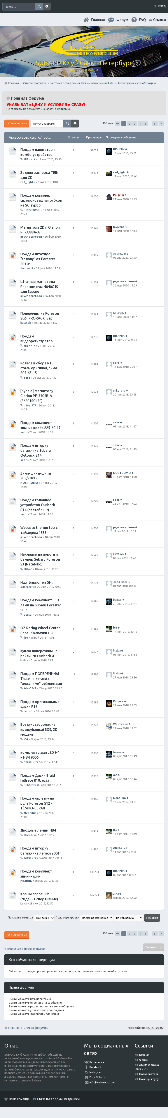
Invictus (118, 226)
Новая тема (19, 123)
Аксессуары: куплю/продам (32, 137)
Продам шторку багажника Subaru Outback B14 (35, 450)
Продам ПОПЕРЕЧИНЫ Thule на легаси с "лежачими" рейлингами (41, 678)
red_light (26, 182)
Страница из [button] (117, 123)
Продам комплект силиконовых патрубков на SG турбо (41, 200)
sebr (23, 432)
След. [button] (161, 123)
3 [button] (135, 123)
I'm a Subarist (98, 1077)
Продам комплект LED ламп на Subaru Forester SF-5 (40, 605)
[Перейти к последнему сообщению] (126, 149)
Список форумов (36, 1028)
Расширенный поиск (47, 7)
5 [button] (146, 123)
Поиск (39, 7)
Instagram (95, 1072)
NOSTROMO (29, 482)
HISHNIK (29, 159)
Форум (143, 1059)
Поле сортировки (68, 917)
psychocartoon (31, 236)
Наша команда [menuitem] (19, 1099)
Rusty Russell (32, 209)
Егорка (118, 701)
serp (27, 377)
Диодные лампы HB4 (38, 830)
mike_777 (30, 405)
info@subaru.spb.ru (102, 1082)
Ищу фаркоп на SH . (36, 582)
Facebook (95, 1067)
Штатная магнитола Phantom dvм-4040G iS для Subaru (39, 286)
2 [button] (129, 123)
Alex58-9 (30, 688)
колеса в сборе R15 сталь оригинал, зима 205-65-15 (38, 368)
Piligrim (118, 194)
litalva (24, 660)
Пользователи (149, 1074)
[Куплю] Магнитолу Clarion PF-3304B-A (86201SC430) (36, 396)
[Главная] (84, 53)
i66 (26, 637)
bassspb (25, 322)
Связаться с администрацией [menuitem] (58, 1099)
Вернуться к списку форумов (26, 948)
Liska (23, 903)
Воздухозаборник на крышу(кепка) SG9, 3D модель (38, 729)
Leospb (28, 711)
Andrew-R (26, 268)
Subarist (29, 784)
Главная (98, 20)
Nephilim (30, 812)
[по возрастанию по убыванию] (129, 917)
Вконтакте (96, 1062)
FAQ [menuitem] (142, 20)
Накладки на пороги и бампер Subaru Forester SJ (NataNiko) (40, 559)
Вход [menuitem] (162, 6)
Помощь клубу (149, 1079)
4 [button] (140, 123)
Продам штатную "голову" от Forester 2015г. (37, 259)
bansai (28, 614)
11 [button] (155, 123)
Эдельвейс (27, 586)
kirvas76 (118, 554)
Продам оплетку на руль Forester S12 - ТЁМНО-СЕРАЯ (37, 803)
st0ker (28, 568)
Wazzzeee (120, 724)
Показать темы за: (21, 917)
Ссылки (159, 20)
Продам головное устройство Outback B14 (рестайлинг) (37, 505)
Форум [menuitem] (122, 20)
